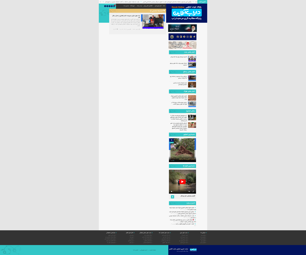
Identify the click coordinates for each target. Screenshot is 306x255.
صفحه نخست (152, 250)
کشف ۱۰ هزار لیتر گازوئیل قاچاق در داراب (185, 224)
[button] (173, 160)
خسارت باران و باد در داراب (187, 159)
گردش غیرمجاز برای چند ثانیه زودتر (179, 57)
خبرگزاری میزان (203, 242)
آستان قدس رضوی (112, 235)
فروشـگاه (132, 6)
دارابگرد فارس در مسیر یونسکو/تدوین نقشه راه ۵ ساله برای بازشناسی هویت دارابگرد (183, 221)
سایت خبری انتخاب (184, 237)
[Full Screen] (193, 191)
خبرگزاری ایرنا (203, 235)
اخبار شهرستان (158, 6)
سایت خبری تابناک (184, 239)
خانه (164, 6)
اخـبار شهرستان (143, 250)
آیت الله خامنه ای (166, 237)
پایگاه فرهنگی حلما (148, 235)
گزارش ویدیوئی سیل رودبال (188, 196)
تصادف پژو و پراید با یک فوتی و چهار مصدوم (178, 64)
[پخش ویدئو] (182, 181)
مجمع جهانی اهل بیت (147, 239)
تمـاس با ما (126, 6)
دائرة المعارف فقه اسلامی (147, 237)
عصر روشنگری (131, 240)
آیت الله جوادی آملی (166, 235)
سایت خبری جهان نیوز (183, 240)
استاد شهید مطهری (166, 242)
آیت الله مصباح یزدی (166, 239)
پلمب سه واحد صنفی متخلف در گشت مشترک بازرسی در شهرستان (131, 2)
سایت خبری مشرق (184, 242)
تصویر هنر (132, 237)
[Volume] (189, 191)
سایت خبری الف (184, 235)
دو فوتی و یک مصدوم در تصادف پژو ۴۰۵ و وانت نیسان (178, 77)
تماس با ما (135, 250)
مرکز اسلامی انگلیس (148, 240)
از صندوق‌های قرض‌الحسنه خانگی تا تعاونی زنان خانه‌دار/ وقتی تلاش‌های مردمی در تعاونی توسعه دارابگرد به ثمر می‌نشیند (178, 118)
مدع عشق (132, 242)
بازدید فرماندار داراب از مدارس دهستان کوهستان (180, 83)
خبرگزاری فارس (203, 239)
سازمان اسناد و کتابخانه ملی (110, 239)
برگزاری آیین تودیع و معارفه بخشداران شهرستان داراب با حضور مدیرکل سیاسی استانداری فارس (176, 2)
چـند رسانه (139, 6)
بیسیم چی (132, 235)
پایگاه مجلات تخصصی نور (110, 237)
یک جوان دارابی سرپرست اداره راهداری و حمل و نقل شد (126, 16)
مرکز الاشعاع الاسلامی (147, 242)
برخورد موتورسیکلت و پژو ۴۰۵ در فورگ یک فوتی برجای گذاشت (179, 103)
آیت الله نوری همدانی (165, 240)
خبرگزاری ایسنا (203, 237)
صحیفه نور (131, 239)
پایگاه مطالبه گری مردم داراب (182, 251)
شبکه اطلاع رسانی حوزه (111, 240)
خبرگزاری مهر (203, 240)
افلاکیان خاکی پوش (148, 6)
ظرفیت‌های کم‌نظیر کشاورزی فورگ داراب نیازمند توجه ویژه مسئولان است (179, 97)
